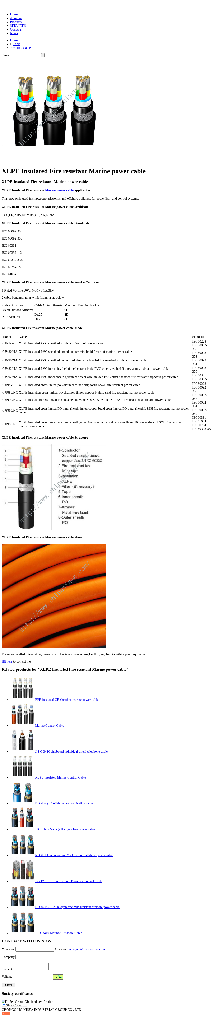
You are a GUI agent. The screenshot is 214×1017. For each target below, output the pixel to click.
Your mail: (8, 949)
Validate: (7, 977)
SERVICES (18, 25)
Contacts (16, 29)
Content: (7, 969)
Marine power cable (59, 190)
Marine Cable (22, 48)
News (14, 33)
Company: (8, 957)
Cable (16, 44)
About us (16, 18)
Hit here (7, 661)
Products (16, 22)
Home (14, 14)
